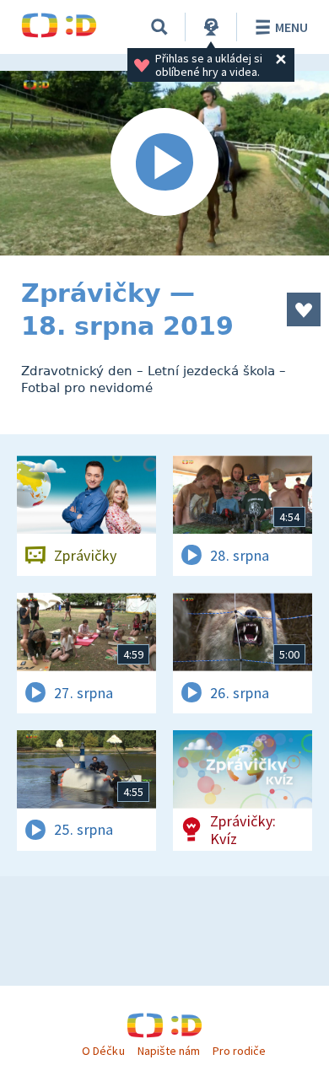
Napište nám (169, 1050)
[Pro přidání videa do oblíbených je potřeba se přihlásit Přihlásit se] (304, 309)
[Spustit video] (164, 163)
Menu (291, 27)
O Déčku (103, 1050)
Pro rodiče (239, 1050)
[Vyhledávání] (159, 27)
